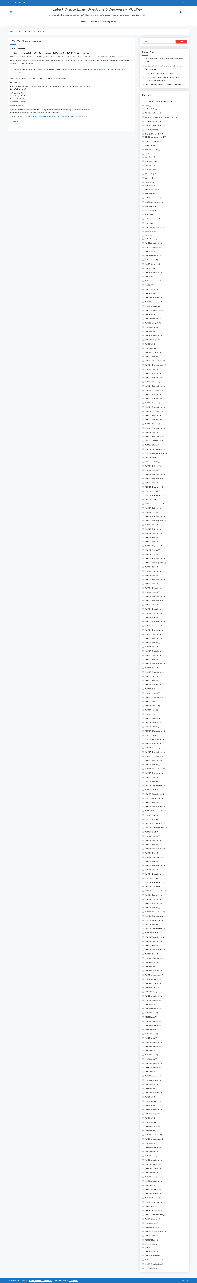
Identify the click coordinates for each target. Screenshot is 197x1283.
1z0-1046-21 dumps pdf (153, 399)
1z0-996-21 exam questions (154, 1231)
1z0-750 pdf (149, 1051)
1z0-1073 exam (150, 710)
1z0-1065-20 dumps (151, 571)
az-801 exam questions (152, 202)
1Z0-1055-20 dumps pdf (153, 441)
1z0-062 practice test (152, 255)
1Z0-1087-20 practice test (153, 937)
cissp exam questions (152, 174)
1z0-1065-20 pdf (150, 584)
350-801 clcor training (152, 141)
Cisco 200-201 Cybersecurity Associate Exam (159, 117)
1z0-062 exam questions (153, 247)
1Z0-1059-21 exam (151, 550)
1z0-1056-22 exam (151, 512)
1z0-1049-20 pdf (150, 432)
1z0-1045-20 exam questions (154, 365)
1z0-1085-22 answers (152, 895)
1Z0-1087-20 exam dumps (154, 929)
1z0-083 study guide (151, 352)
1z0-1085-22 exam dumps (153, 912)
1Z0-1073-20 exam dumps (154, 731)
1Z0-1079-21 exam (151, 819)
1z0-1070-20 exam (151, 643)
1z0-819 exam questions (153, 1139)
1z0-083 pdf (149, 344)
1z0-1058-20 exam (151, 537)
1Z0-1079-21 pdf (150, 832)
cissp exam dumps (151, 169)
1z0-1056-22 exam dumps (153, 516)
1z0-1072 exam (150, 676)
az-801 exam (149, 194)
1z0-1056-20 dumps (151, 466)
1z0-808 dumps (150, 1055)
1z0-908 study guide (151, 1194)
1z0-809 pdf (149, 1097)
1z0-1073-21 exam (151, 748)
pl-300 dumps (149, 210)
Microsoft (148, 182)
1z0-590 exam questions (153, 1021)
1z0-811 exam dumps (152, 1109)
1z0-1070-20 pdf (150, 647)
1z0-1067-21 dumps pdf (153, 613)
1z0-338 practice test (152, 1008)
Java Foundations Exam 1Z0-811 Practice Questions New (163, 85)
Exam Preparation (151, 130)
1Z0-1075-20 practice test (153, 794)
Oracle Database (150, 1244)
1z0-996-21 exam (151, 1223)
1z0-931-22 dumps (151, 1198)
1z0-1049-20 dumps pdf (153, 420)
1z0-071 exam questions (153, 1260)
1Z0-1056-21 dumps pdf (153, 487)
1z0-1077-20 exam (151, 802)
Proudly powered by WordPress (40, 1280)
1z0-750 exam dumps (152, 1042)
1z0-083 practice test (152, 348)
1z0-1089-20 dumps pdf (153, 941)
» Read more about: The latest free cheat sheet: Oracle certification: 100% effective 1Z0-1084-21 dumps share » (48, 116)
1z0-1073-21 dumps (151, 743)
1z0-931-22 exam (151, 1206)
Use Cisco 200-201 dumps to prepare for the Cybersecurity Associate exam (164, 67)
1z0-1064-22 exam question (154, 563)
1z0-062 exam (150, 239)
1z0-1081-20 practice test (153, 857)
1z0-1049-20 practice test (153, 436)
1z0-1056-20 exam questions (154, 478)
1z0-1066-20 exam (151, 592)
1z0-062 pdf (149, 251)
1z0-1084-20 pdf (150, 870)
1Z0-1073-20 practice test (153, 739)
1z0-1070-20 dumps (151, 634)
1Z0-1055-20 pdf (150, 457)
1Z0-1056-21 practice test (153, 504)
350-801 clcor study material (154, 137)
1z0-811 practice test (152, 1122)
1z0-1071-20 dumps (151, 655)
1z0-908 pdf (149, 1185)
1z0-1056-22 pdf (150, 525)
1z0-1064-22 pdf (150, 567)
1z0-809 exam (150, 1088)
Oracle (71, 69)
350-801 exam (150, 109)
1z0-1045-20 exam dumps (153, 361)
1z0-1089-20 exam (151, 945)
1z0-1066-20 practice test (153, 609)
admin (31, 57)
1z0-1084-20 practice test (153, 874)
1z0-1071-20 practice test (153, 672)
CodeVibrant (73, 1280)
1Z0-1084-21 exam (18, 48)
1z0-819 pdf (149, 1143)
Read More (15, 122)
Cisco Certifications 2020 (153, 134)
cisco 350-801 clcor (151, 150)
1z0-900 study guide (151, 1168)
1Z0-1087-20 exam (151, 924)
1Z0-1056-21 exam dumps (154, 495)
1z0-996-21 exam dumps (153, 1227)
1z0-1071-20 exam (151, 659)
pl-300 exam (149, 215)
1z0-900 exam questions (153, 1164)
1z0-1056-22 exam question (154, 521)
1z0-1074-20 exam (151, 764)
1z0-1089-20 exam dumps (153, 950)
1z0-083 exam (150, 331)
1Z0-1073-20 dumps (152, 722)
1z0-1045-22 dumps (151, 373)
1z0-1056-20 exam (151, 470)
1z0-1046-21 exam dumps (153, 407)
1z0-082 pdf (149, 314)
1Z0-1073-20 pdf (150, 735)
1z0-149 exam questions (153, 975)
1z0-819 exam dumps (152, 1135)
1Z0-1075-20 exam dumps (154, 786)
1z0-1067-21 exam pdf (152, 626)
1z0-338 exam (150, 992)
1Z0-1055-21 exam (151, 462)
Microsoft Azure (150, 231)
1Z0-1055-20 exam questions (154, 453)
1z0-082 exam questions (153, 310)
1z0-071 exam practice (152, 1256)
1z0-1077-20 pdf (150, 815)
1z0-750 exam (150, 1038)
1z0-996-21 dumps (151, 1219)
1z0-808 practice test (152, 1076)
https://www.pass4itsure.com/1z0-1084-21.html (109, 69)
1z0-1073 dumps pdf (152, 706)
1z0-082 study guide (151, 323)
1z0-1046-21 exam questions (154, 411)
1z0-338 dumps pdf (151, 987)
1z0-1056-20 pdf (150, 483)
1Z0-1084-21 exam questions (154, 891)
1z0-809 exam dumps (152, 1093)
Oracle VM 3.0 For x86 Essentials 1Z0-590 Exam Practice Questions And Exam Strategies (163, 79)
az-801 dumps (150, 185)
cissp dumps (149, 157)
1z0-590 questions (151, 1030)
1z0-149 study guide (151, 983)
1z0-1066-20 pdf (150, 605)
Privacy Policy (109, 22)
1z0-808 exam (150, 1059)
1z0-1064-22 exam (151, 554)
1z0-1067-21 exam (151, 617)
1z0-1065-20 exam (151, 575)
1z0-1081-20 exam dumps (153, 849)
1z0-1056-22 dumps (151, 508)
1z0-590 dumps (150, 1013)
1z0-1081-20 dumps (151, 840)
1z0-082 (148, 285)
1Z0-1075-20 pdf (150, 790)
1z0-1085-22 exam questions (154, 916)
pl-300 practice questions (153, 227)
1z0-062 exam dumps (152, 243)
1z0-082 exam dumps (152, 298)
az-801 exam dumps (152, 198)
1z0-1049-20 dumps (151, 415)
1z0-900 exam (150, 1156)
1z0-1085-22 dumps (151, 899)
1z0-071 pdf (149, 277)
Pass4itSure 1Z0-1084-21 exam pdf (85, 57)
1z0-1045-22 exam (151, 382)
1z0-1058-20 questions (152, 546)
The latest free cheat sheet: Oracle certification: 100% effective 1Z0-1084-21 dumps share (50, 53)
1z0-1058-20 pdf (150, 542)
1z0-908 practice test (152, 1189)
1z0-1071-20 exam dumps (153, 664)
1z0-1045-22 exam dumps (153, 386)
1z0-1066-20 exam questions (154, 600)
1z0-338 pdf (149, 1004)
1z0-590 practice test (152, 1025)
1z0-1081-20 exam (151, 844)
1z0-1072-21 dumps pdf (153, 689)
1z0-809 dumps (150, 1084)
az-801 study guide (151, 206)
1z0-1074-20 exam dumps (153, 769)
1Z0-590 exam (150, 1017)
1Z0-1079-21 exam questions (154, 828)
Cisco (147, 105)
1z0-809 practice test (152, 1101)
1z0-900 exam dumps (152, 1160)
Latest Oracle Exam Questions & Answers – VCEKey (97, 9)
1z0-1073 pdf (149, 714)
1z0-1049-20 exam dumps (153, 428)
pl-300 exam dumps (151, 219)
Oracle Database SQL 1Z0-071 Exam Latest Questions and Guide (164, 60)
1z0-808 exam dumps (152, 1063)
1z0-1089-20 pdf (150, 954)
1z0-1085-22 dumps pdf (153, 903)
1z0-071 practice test (152, 281)
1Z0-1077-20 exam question (154, 811)
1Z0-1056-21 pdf (150, 499)
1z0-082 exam (150, 293)
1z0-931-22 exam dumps (153, 1210)
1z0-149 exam (150, 966)
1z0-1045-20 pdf (150, 369)
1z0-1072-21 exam (151, 693)
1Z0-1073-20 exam (151, 727)
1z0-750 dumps (150, 1034)
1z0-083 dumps (150, 327)
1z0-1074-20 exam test (152, 773)
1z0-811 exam (150, 1105)
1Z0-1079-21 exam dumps (154, 823)
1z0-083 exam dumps (152, 335)
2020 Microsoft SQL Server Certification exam (160, 101)
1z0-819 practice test (152, 1147)
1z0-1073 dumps (150, 701)
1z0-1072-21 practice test (153, 697)
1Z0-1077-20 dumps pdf (153, 798)
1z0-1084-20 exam (151, 861)
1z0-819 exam (150, 1130)
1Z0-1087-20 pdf (150, 933)
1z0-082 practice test (152, 319)
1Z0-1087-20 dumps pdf (153, 920)
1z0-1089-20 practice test (153, 958)
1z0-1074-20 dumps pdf (153, 760)
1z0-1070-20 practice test (153, 651)
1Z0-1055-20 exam (151, 445)
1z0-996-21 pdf (150, 1236)
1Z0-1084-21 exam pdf (152, 886)
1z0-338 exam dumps (152, 996)
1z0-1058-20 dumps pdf (153, 533)
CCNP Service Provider (152, 113)
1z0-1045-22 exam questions (154, 390)
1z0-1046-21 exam (151, 403)
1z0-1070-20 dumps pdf (153, 638)
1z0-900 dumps (150, 1151)
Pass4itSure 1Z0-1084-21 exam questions (112, 57)
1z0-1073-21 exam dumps (153, 752)
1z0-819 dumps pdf (151, 1126)
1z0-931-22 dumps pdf (152, 1202)
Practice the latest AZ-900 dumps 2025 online (160, 73)
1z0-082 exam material (152, 302)
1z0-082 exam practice (152, 306)
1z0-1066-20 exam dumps (153, 596)
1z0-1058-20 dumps (151, 529)
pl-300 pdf (148, 223)
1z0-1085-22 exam (151, 908)
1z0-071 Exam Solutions (153, 1264)
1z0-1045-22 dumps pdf (153, 377)
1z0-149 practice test (152, 979)
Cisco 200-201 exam (151, 121)
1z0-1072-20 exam (151, 680)
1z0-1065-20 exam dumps (153, 579)
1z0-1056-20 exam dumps (153, 474)
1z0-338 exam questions (153, 1000)
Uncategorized (150, 1268)
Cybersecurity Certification (153, 125)
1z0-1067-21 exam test (152, 630)
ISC (146, 154)
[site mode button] (181, 12)
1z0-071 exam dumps (152, 272)
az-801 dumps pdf (151, 189)
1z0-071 (148, 1247)
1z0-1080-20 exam (151, 836)
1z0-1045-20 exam (151, 356)
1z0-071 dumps (150, 260)
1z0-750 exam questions (153, 1046)
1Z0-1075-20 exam (151, 781)
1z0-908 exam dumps (152, 1181)
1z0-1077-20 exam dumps (153, 807)
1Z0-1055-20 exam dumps (154, 449)
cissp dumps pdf (150, 161)
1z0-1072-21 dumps (151, 685)
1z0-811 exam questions (153, 1114)
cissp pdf (148, 178)
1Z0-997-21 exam (151, 1240)
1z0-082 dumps (150, 289)
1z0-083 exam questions (153, 340)
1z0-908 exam (150, 1177)
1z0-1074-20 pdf (150, 777)
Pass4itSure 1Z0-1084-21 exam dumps (59, 57)
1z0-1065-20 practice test (153, 588)
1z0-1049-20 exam (151, 424)
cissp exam (148, 165)
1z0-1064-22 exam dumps (153, 558)
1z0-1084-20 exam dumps (153, 865)
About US (94, 22)
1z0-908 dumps (150, 1173)
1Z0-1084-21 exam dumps (154, 882)
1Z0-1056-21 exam (151, 491)
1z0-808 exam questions (153, 1067)
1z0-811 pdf (149, 1118)
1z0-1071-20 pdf (150, 668)
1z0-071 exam (150, 268)
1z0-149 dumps (150, 962)
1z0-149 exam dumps (152, 971)
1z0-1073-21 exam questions (154, 756)
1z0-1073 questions (151, 718)
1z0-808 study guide (151, 1080)
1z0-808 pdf (149, 1072)
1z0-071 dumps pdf (151, 264)
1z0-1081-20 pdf (150, 853)
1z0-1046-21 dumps (151, 394)
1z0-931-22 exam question (154, 1215)
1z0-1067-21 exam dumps (153, 621)
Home (83, 22)
